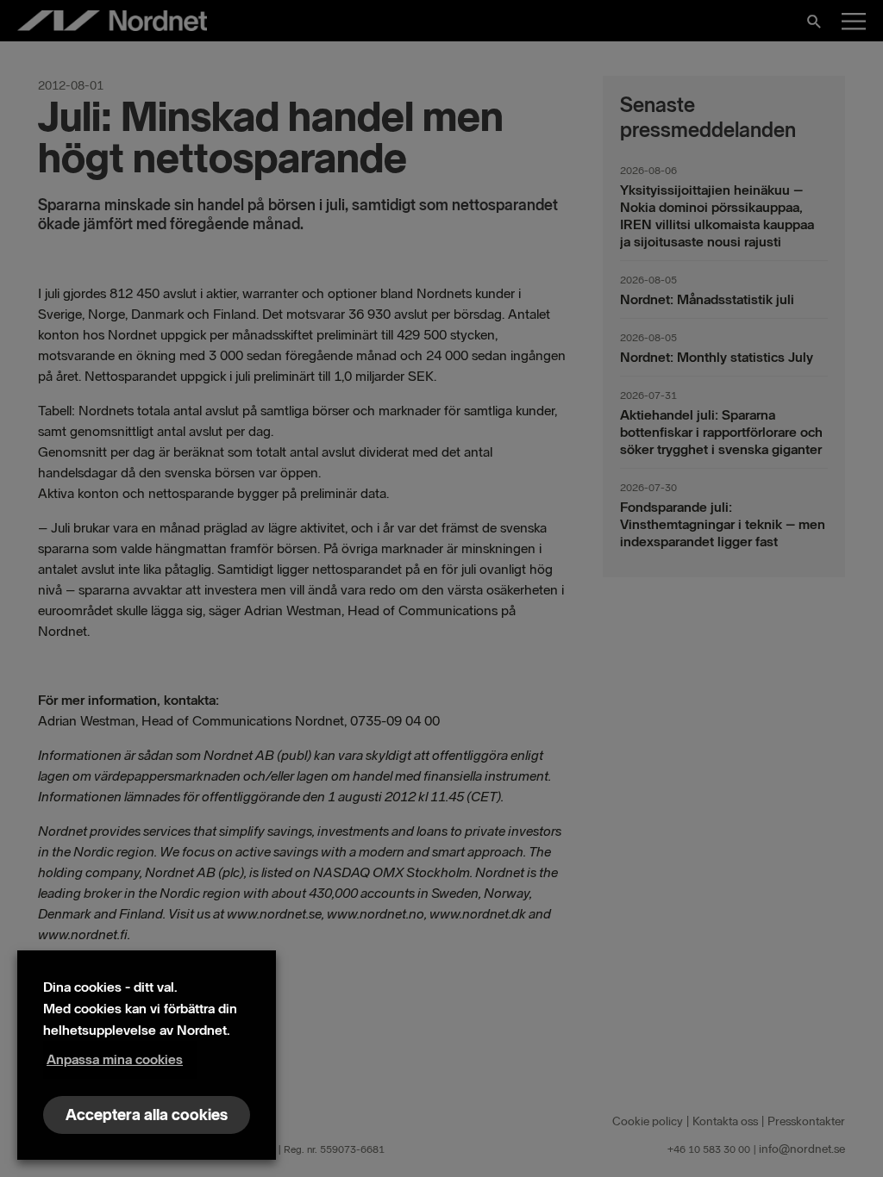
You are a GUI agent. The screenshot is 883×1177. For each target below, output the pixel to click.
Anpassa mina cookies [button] (115, 1059)
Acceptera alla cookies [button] (147, 1114)
